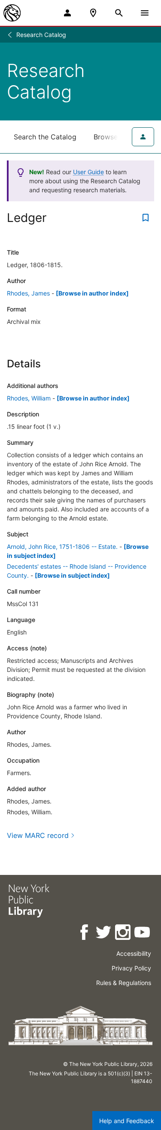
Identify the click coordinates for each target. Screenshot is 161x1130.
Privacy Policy (131, 968)
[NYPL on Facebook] (84, 933)
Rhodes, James (28, 293)
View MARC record (38, 835)
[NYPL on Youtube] (142, 933)
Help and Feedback (126, 1120)
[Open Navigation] (145, 13)
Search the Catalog (45, 136)
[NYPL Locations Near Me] (93, 13)
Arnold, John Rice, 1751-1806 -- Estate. (62, 546)
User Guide (88, 172)
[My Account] (67, 13)
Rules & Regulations (123, 982)
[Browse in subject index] (72, 575)
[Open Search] (119, 13)
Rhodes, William (29, 398)
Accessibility (133, 953)
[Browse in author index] (92, 293)
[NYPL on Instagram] (123, 933)
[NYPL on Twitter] (104, 933)
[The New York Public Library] (12, 13)
